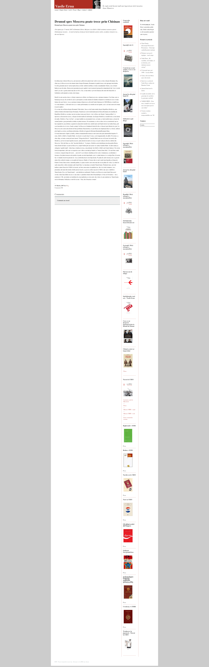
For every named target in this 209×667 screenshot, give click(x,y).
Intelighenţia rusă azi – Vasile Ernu (129, 297)
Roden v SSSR (128, 450)
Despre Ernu (63, 10)
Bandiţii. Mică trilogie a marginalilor (128, 196)
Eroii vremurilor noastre (128, 418)
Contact (84, 10)
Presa (74, 10)
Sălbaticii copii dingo (128, 120)
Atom (87, 662)
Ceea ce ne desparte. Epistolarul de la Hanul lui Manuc (128, 323)
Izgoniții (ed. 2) (128, 45)
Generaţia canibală (126, 21)
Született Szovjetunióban (128, 551)
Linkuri (90, 10)
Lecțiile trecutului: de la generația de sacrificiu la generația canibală (148, 96)
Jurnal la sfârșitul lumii (129, 171)
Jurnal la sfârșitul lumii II (129, 95)
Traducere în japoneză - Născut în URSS (129, 633)
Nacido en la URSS (129, 475)
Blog (79, 10)
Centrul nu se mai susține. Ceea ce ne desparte (129, 69)
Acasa (56, 10)
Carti (69, 10)
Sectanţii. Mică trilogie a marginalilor (128, 247)
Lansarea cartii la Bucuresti (128, 400)
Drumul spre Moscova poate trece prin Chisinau (87, 21)
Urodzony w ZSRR (129, 606)
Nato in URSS (127, 499)
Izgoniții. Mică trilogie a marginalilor (128, 145)
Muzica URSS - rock (129, 413)
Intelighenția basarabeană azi (128, 221)
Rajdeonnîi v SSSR (129, 425)
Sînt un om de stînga (127, 272)
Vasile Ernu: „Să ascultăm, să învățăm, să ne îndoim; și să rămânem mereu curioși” (148, 62)
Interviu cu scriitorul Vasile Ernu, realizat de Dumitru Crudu (147, 83)
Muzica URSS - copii (129, 409)
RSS (82, 662)
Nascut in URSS (128, 379)
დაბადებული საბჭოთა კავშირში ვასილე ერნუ (128, 579)
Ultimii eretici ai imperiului (128, 350)
